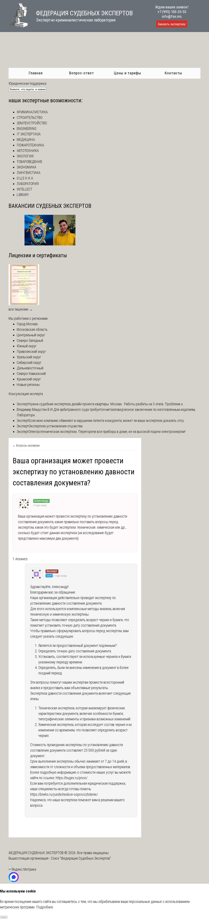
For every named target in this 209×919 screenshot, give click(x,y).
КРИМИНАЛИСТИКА (32, 112)
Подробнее (44, 907)
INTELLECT (24, 189)
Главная (36, 73)
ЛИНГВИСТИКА (28, 172)
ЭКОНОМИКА (26, 167)
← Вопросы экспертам (26, 445)
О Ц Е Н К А (25, 178)
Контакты (173, 73)
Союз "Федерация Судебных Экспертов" (81, 858)
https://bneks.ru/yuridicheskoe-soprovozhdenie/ (64, 794)
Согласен (3, 917)
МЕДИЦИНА (26, 139)
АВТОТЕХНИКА (28, 150)
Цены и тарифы (127, 73)
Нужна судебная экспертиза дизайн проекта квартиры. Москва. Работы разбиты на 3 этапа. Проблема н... (107, 404)
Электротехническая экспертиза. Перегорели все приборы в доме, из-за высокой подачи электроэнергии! (107, 431)
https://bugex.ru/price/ (71, 778)
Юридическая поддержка (27, 83)
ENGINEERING (26, 128)
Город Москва (27, 324)
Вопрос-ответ (81, 73)
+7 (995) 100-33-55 (171, 11)
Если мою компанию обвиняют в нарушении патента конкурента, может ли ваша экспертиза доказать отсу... (107, 420)
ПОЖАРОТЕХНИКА (30, 145)
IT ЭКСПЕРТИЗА (29, 134)
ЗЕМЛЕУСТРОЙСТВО (32, 123)
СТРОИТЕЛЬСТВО (29, 117)
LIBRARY (23, 195)
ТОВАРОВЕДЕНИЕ (29, 161)
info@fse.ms (172, 16)
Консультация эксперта (26, 394)
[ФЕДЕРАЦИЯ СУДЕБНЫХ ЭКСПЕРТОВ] (18, 26)
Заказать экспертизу (172, 24)
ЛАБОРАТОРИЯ (28, 184)
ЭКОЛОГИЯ (25, 156)
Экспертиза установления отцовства (55, 426)
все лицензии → (21, 309)
